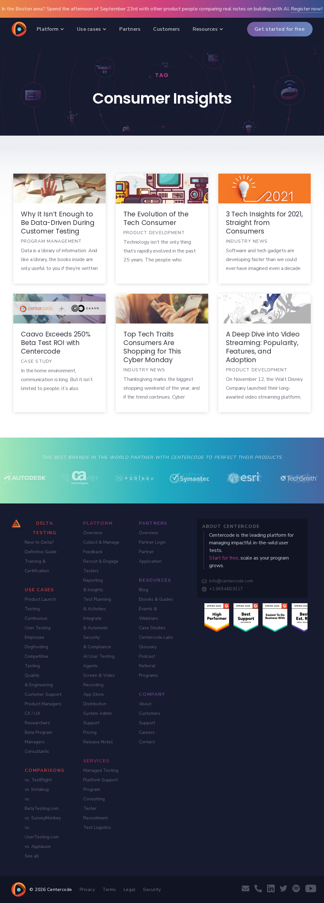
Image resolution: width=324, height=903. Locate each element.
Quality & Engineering (39, 680)
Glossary (148, 647)
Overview (93, 533)
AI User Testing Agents (99, 661)
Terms (109, 890)
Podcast (147, 656)
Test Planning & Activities (97, 604)
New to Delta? (39, 542)
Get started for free (280, 29)
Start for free (223, 557)
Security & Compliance (97, 642)
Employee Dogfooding (36, 642)
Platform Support (100, 780)
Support (147, 723)
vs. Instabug (37, 789)
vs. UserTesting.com (42, 832)
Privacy (87, 890)
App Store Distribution (94, 699)
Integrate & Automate (95, 623)
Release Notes (98, 742)
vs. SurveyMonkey (43, 818)
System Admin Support (97, 718)
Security (152, 890)
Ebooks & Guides (156, 599)
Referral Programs (148, 670)
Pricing (90, 732)
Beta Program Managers (38, 737)
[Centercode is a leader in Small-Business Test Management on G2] (304, 617)
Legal (130, 890)
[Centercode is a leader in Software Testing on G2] (216, 617)
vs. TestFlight (38, 780)
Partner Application (150, 556)
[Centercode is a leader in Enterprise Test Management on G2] (246, 617)
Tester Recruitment (95, 813)
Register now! (306, 8)
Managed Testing (100, 770)
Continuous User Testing (38, 623)
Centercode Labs (156, 637)
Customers (149, 713)
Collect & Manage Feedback (101, 547)
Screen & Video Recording (99, 680)
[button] (50, 29)
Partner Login (152, 542)
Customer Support (43, 694)
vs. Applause (38, 846)
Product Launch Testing (40, 604)
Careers (147, 732)
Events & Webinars (148, 613)
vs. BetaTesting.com (42, 803)
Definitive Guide (41, 552)
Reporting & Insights (93, 585)
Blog (143, 590)
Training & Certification (37, 566)
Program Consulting (94, 794)
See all (32, 856)
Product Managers (43, 704)
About (145, 704)
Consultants (37, 751)
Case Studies (152, 628)
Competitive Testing (36, 661)
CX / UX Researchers (37, 718)
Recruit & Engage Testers (100, 566)
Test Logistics (97, 827)
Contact (147, 742)
